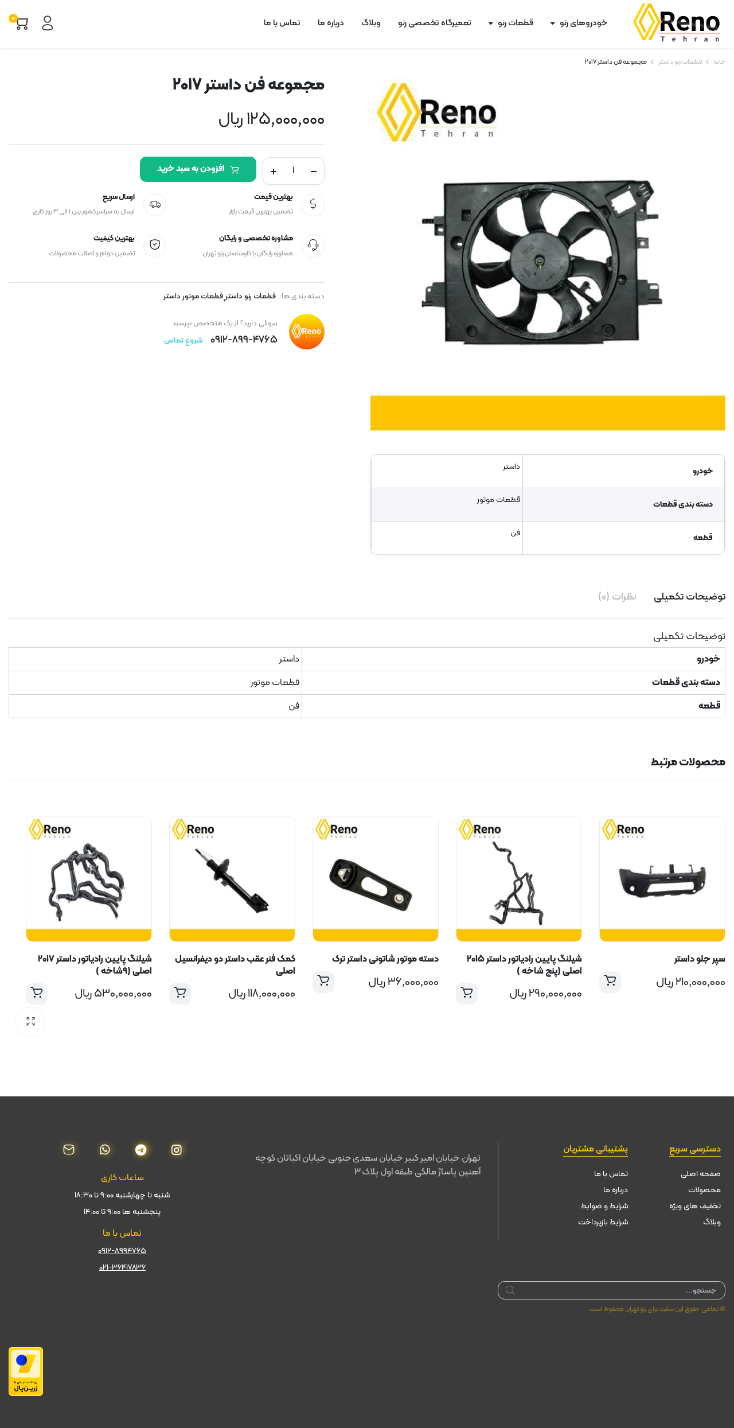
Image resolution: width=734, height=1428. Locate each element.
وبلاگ (371, 23)
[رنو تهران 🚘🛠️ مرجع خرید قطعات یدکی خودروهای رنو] (679, 23)
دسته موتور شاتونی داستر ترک (385, 959)
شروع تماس (183, 340)
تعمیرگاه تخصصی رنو (434, 23)
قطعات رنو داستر (680, 62)
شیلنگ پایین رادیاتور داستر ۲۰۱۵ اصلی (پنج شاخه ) (524, 965)
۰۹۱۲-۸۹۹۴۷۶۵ (122, 1251)
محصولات (704, 1190)
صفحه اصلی (701, 1174)
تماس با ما (282, 23)
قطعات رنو (515, 23)
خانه (719, 62)
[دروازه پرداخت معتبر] (26, 1371)
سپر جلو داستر (699, 959)
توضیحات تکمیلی (689, 597)
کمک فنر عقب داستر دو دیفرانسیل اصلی (235, 965)
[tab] (689, 597)
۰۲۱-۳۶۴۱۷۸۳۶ (122, 1268)
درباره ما (331, 23)
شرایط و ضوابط (604, 1206)
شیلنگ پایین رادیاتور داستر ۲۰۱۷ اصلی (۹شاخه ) (95, 965)
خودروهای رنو (583, 23)
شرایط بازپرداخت (603, 1222)
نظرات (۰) (617, 597)
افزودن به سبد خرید (190, 169)
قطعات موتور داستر (193, 296)
